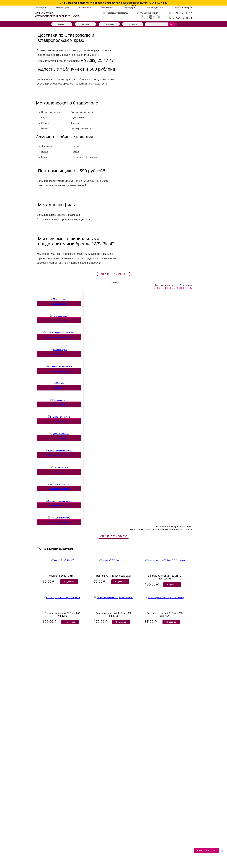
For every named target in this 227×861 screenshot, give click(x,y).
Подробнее (69, 582)
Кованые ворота (59, 354)
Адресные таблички (59, 438)
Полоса (44, 128)
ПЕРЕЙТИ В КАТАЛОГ (207, 850)
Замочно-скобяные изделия (59, 455)
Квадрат (45, 123)
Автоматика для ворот (59, 489)
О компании (109, 24)
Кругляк (45, 117)
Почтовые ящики (59, 472)
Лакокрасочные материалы (59, 505)
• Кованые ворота (107, 8)
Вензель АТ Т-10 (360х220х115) (113, 575)
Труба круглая (77, 117)
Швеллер (75, 123)
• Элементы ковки (85, 8)
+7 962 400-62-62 (158, 2)
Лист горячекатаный (81, 128)
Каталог (85, 24)
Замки (44, 157)
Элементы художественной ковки (59, 337)
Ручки (76, 151)
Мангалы (59, 388)
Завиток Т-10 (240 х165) (62, 575)
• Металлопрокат (40, 8)
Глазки (44, 151)
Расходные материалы (59, 522)
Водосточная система (59, 421)
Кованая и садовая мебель (59, 371)
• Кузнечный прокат (62, 8)
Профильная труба (50, 112)
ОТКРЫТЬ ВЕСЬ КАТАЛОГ (113, 274)
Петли (76, 146)
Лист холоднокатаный (82, 112)
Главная (61, 24)
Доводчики (46, 146)
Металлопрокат (59, 304)
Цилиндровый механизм (85, 157)
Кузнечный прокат (59, 320)
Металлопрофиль (59, 404)
